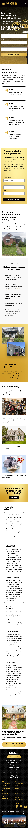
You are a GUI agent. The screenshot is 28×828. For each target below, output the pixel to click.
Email (2, 46)
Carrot (4, 813)
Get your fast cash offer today (14, 744)
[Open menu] (25, 3)
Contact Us (14, 497)
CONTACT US (14, 756)
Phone (2, 39)
